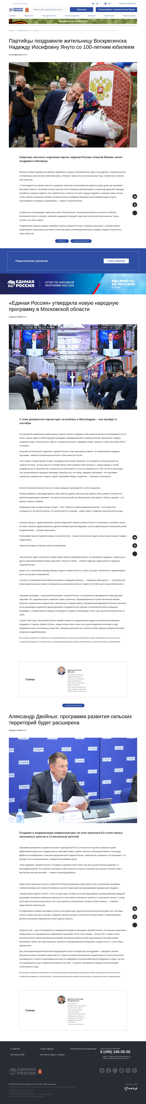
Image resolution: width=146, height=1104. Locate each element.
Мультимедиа (109, 16)
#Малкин (62, 241)
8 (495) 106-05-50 (115, 1052)
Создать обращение (116, 261)
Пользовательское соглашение (21, 1090)
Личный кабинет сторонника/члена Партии (116, 10)
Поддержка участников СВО (73, 21)
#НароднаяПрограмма (73, 705)
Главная (12, 30)
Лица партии (28, 16)
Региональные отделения (83, 1049)
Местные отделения (72, 16)
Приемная (92, 16)
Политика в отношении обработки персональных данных (31, 1094)
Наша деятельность (49, 16)
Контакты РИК (17, 1055)
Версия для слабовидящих (127, 3)
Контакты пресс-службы (52, 1055)
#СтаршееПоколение (81, 241)
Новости (37, 30)
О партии (12, 16)
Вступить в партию (129, 16)
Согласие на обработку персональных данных (26, 1096)
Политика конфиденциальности (21, 1092)
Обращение (81, 10)
